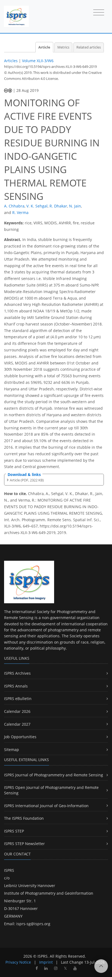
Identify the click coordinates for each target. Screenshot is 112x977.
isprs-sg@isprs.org (33, 923)
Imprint (46, 962)
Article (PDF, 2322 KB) (27, 480)
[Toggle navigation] (98, 12)
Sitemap (11, 749)
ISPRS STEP (14, 831)
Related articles (88, 47)
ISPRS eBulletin (18, 698)
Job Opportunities (20, 736)
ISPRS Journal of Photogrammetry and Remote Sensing (53, 774)
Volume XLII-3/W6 (38, 60)
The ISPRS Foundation (24, 818)
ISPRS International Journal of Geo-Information (46, 805)
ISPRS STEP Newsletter (24, 843)
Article (44, 47)
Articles (11, 60)
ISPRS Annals (16, 686)
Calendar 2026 (17, 711)
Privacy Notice (18, 962)
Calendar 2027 (17, 724)
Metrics (63, 47)
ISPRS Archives (17, 673)
